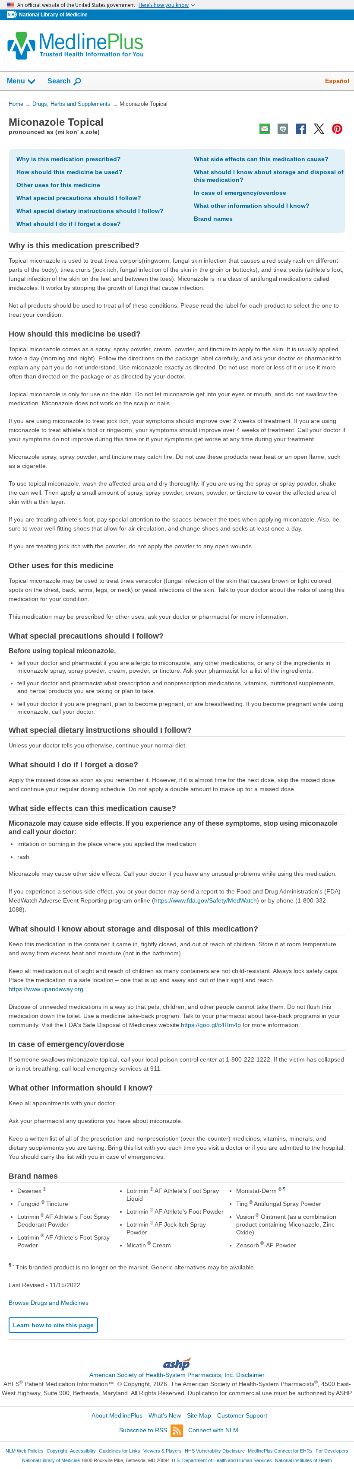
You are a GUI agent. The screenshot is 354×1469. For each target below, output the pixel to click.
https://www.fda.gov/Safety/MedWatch (205, 900)
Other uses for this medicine (58, 184)
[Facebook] (301, 129)
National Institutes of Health (303, 1460)
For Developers (332, 1450)
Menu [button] (16, 81)
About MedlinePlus (117, 1415)
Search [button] (59, 81)
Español (337, 80)
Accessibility (83, 1450)
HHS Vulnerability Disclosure (215, 1450)
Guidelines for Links (119, 1450)
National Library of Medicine (53, 15)
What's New (165, 1415)
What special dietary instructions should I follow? (90, 210)
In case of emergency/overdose (240, 192)
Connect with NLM (213, 1430)
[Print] (283, 129)
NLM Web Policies (25, 1450)
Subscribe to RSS (143, 1430)
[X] (319, 129)
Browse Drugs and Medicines (48, 1302)
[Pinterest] (337, 129)
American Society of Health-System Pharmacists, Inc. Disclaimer (177, 1374)
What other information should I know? (252, 205)
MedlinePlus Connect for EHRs (280, 1450)
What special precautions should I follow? (78, 197)
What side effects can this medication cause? (261, 159)
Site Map (199, 1415)
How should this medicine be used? (69, 172)
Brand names (213, 218)
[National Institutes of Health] (13, 14)
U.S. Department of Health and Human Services (222, 1460)
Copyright (57, 1450)
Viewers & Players (162, 1450)
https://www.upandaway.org (46, 989)
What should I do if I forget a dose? (68, 223)
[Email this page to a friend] (264, 129)
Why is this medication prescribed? (68, 159)
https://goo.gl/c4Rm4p (211, 1024)
